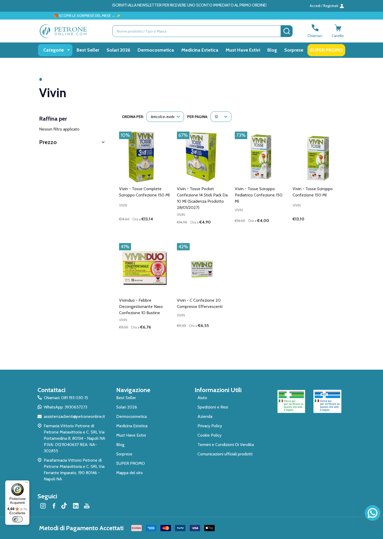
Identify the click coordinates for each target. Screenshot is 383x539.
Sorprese (293, 50)
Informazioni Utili (218, 390)
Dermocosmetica (156, 50)
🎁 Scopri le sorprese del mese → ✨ (70, 15)
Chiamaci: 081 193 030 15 (66, 397)
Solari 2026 (118, 50)
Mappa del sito (129, 472)
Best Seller (88, 50)
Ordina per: (133, 116)
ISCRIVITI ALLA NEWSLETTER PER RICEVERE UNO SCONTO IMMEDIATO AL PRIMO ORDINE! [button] (189, 5)
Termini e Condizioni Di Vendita (225, 444)
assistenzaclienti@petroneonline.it (74, 416)
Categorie (53, 50)
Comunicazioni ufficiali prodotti (224, 453)
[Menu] (26, 483)
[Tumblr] (64, 505)
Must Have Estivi (243, 50)
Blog (272, 50)
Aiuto (202, 397)
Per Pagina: (197, 116)
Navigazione (133, 390)
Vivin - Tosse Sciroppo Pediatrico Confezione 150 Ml (258, 195)
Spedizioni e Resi (212, 407)
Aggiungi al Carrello (154, 231)
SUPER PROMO (326, 50)
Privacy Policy (209, 425)
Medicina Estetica (199, 50)
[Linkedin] (75, 505)
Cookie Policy (209, 435)
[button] (72, 142)
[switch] (17, 519)
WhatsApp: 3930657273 (65, 407)
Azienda (204, 416)
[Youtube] (86, 505)
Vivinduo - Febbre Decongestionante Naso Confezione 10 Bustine (141, 306)
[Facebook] (53, 505)
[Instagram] (43, 505)
